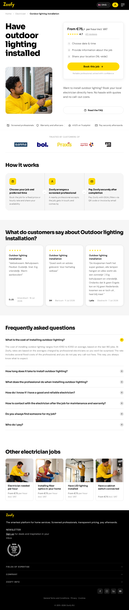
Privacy (74, 598)
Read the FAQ (95, 110)
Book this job (91, 66)
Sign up (10, 533)
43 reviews (91, 34)
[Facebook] (100, 591)
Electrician (20, 13)
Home (8, 13)
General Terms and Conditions (56, 598)
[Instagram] (107, 591)
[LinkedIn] (113, 591)
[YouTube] (120, 591)
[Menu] (123, 5)
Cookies (81, 598)
